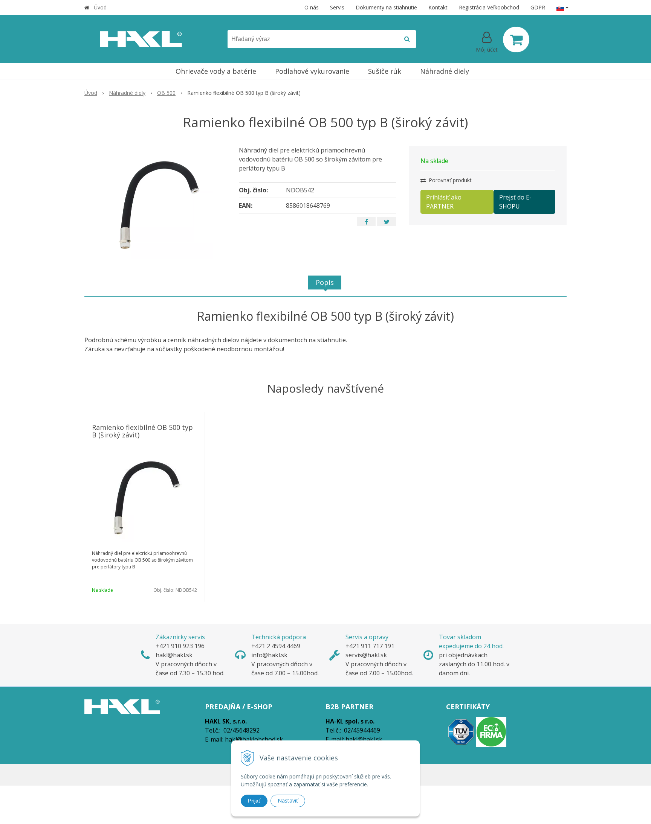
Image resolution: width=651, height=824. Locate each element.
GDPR (537, 7)
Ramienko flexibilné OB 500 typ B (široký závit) (142, 431)
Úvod (100, 7)
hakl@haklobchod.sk (254, 739)
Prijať (254, 801)
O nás (311, 7)
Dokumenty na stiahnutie (386, 7)
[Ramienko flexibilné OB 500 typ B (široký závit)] (156, 202)
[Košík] (516, 39)
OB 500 (166, 92)
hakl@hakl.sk (363, 739)
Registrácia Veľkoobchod (489, 7)
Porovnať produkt (449, 180)
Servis (337, 7)
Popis (325, 282)
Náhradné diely (127, 92)
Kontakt (438, 7)
